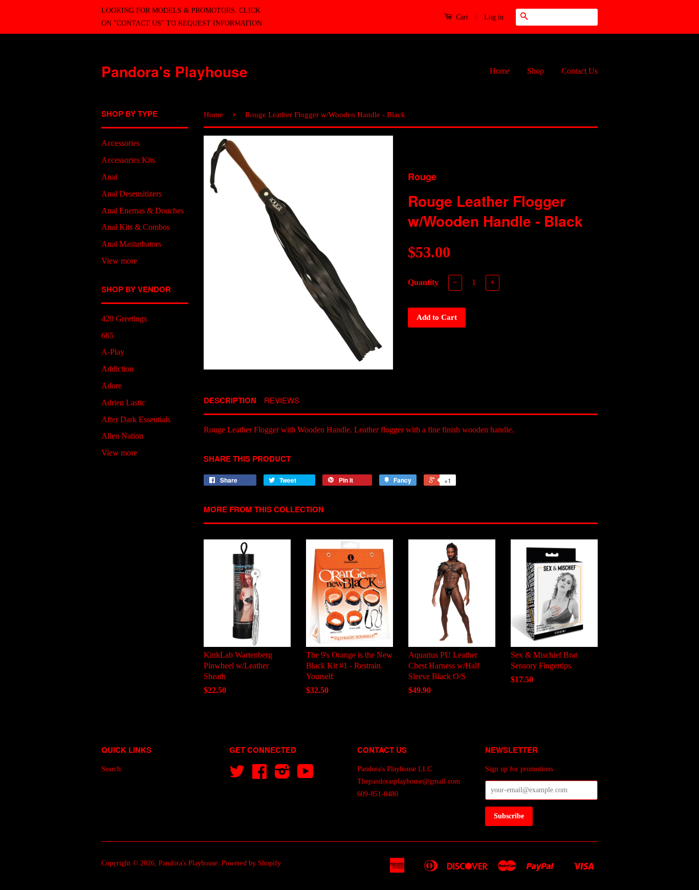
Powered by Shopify (251, 863)
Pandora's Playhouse (174, 71)
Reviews (281, 400)
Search (111, 769)
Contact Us (579, 71)
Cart (461, 17)
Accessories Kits (128, 160)
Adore (111, 385)
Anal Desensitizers (131, 193)
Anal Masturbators (131, 244)
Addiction (117, 368)
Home (500, 71)
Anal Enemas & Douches (142, 210)
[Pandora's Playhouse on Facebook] (259, 775)
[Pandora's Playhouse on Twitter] (237, 775)
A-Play (112, 352)
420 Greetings (124, 318)
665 (107, 335)
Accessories (120, 143)
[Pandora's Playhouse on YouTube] (305, 775)
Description (230, 400)
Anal (109, 176)
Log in (494, 17)
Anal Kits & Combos (135, 227)
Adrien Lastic (123, 402)
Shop (535, 71)
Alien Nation (122, 435)
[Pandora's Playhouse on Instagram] (282, 775)
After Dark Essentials (135, 419)
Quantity (423, 282)
